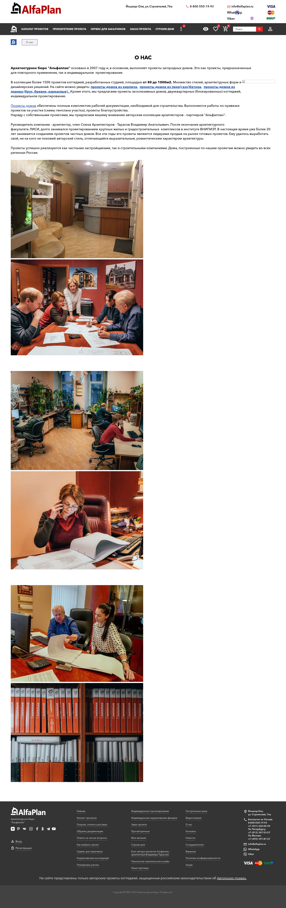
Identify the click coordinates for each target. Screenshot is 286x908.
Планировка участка (88, 864)
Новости (190, 837)
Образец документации (90, 831)
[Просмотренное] (206, 29)
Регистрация (24, 848)
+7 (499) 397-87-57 (259, 838)
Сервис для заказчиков (108, 29)
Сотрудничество (195, 844)
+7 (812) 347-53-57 (259, 832)
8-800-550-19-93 (202, 6)
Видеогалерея (194, 817)
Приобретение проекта (69, 29)
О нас (189, 824)
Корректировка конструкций (93, 858)
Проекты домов (23, 106)
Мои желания (138, 837)
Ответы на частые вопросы (92, 837)
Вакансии (191, 851)
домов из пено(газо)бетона (178, 87)
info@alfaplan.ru (242, 6)
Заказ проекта (140, 29)
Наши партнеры (140, 868)
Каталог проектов (34, 29)
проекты (147, 87)
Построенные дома (196, 811)
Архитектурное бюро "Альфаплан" (23, 821)
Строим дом (165, 29)
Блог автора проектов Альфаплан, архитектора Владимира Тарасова (150, 853)
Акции (189, 864)
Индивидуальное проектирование (150, 811)
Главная (81, 811)
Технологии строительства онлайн (150, 861)
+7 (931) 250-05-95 (259, 826)
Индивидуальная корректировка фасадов (154, 817)
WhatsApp (254, 849)
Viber (251, 854)
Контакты (191, 831)
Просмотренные (140, 831)
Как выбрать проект (88, 844)
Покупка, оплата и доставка (92, 824)
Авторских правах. (232, 878)
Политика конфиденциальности (203, 858)
